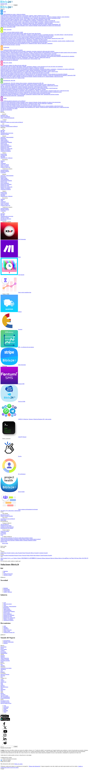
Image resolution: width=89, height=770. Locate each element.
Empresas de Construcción (9, 617)
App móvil (3, 694)
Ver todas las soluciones (6, 218)
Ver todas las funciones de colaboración (9, 60)
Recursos (3, 671)
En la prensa (3, 651)
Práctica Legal (6, 612)
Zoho (2, 683)
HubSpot (3, 685)
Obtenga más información (34, 766)
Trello (2, 684)
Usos (2, 670)
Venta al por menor (7, 603)
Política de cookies (18, 763)
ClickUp (2, 680)
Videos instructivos (5, 658)
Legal (4, 602)
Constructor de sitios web (8, 632)
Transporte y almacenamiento (9, 606)
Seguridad (5, 710)
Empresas (5, 643)
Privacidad (5, 708)
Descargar (3, 675)
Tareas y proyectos (7, 629)
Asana (2, 679)
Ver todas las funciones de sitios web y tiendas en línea (12, 77)
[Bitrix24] (7, 2)
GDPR (4, 709)
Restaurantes (6, 607)
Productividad (6, 589)
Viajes (4, 605)
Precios (2, 111)
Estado (2, 661)
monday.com (3, 682)
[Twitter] (5, 729)
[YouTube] (5, 732)
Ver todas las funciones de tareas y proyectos (10, 44)
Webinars (3, 656)
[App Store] (5, 717)
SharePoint (3, 689)
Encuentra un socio (5, 700)
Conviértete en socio (5, 702)
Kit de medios (4, 649)
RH (4, 572)
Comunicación (6, 590)
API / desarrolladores (5, 697)
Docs (2, 676)
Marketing (5, 571)
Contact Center (6, 631)
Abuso (4, 711)
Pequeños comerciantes (8, 642)
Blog (2, 664)
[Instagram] (4, 736)
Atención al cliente (7, 575)
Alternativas (3, 669)
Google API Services (5, 698)
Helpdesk (3, 655)
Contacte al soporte (5, 659)
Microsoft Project (4, 687)
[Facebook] (4, 725)
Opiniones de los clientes (6, 668)
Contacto (3, 650)
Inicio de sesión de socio (6, 703)
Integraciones (3, 220)
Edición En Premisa (5, 674)
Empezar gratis (4, 3)
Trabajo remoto (6, 609)
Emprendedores (6, 640)
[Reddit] (5, 744)
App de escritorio (4, 695)
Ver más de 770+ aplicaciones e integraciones (10, 510)
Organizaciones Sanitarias (9, 611)
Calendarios (6, 628)
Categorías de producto (8, 620)
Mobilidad (5, 588)
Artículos (3, 665)
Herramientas (3, 646)
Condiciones (6, 706)
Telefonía (5, 627)
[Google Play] (5, 720)
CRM (4, 626)
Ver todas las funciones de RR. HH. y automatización (12, 95)
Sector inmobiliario (7, 614)
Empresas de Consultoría (8, 615)
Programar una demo (5, 660)
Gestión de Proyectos (8, 573)
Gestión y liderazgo (7, 592)
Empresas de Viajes (7, 616)
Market (2, 693)
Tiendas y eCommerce (8, 619)
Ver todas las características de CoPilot (9, 108)
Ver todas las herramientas (6, 109)
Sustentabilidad (4, 653)
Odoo (2, 690)
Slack (2, 688)
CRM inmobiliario (7, 610)
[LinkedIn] (4, 740)
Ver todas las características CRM (8, 26)
